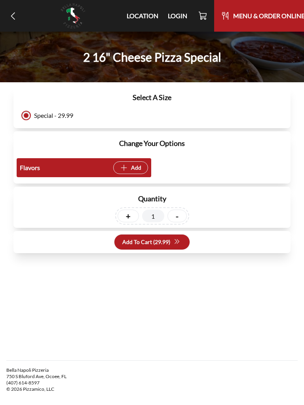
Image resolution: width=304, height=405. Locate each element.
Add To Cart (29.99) (146, 241)
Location (142, 15)
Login (177, 15)
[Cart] (203, 16)
